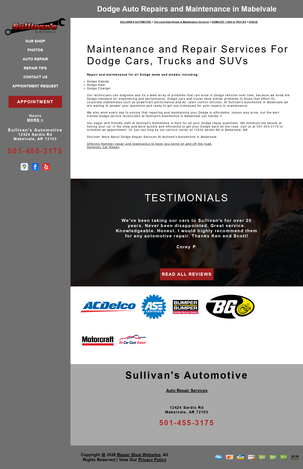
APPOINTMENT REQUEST (35, 86)
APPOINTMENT (35, 101)
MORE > (35, 120)
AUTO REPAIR (35, 59)
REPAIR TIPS (35, 68)
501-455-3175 (35, 151)
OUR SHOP (35, 41)
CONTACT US (35, 77)
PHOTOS (35, 50)
